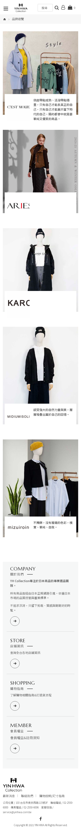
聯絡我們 (27, 796)
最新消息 (9, 796)
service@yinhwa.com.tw (17, 812)
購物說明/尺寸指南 (52, 796)
